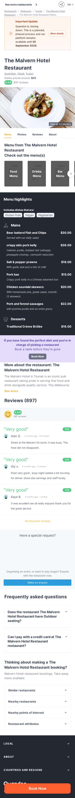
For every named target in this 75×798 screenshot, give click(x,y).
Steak (20, 73)
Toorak (38, 11)
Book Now (37, 356)
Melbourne (25, 11)
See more (11, 391)
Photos (21, 134)
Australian (10, 73)
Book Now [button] (37, 788)
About (52, 134)
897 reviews (21, 82)
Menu (7, 134)
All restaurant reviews (37, 520)
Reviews (37, 134)
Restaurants (10, 11)
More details (57, 33)
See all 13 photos (60, 124)
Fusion (29, 73)
